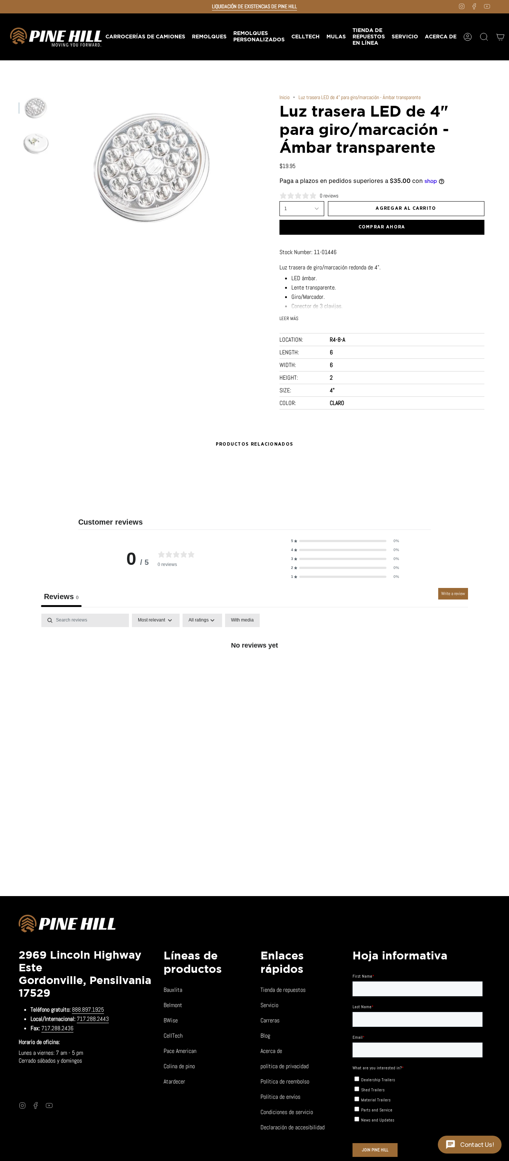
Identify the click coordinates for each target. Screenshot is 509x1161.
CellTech (173, 1036)
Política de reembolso (284, 1081)
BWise (171, 1020)
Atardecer (174, 1081)
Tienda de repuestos (283, 990)
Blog (265, 1036)
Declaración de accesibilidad (292, 1127)
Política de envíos (280, 1097)
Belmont (173, 1005)
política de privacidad (284, 1066)
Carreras (269, 1020)
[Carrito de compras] (500, 37)
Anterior (57, 167)
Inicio (284, 97)
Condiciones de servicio (286, 1112)
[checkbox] (242, 620)
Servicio (269, 1005)
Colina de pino (179, 1066)
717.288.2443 (93, 1019)
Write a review (453, 594)
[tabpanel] (254, 670)
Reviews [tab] (61, 596)
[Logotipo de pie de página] (67, 925)
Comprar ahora (381, 227)
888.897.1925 (88, 1009)
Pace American (180, 1051)
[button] (209, 36)
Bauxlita (173, 990)
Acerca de (271, 1051)
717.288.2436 (57, 1028)
